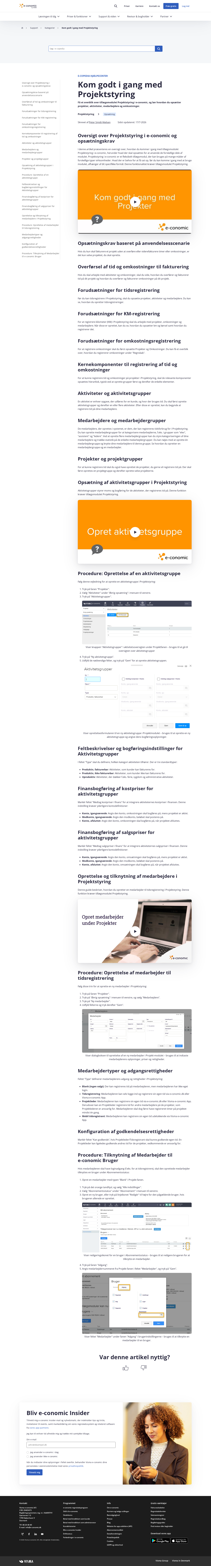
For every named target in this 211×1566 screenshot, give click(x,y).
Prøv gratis (171, 6)
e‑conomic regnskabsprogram (75, 1507)
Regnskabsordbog (158, 1519)
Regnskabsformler (158, 1511)
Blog (109, 1522)
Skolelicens (67, 1515)
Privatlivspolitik (113, 1537)
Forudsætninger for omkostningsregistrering (34, 125)
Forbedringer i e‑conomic (73, 1537)
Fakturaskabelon (158, 1507)
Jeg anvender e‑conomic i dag (44, 1452)
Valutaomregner (157, 1515)
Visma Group (162, 1560)
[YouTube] (42, 1534)
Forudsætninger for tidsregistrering (39, 111)
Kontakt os (154, 6)
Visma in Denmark (181, 1560)
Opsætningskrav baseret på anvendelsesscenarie (35, 94)
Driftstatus (67, 1533)
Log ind (185, 6)
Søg (158, 49)
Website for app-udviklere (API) (119, 1526)
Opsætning (109, 114)
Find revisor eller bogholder (162, 1526)
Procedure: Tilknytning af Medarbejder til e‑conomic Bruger (40, 255)
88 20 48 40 (27, 1525)
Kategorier (50, 27)
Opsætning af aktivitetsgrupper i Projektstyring (37, 167)
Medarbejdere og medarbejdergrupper (32, 151)
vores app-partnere (39, 1427)
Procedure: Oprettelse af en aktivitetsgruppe (35, 176)
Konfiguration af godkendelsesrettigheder (34, 245)
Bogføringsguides (158, 1522)
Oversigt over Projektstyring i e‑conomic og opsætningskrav (36, 84)
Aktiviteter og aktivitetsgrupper (37, 143)
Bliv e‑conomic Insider (72, 1530)
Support (34, 27)
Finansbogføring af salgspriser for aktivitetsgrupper (38, 207)
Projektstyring (86, 114)
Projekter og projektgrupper (35, 159)
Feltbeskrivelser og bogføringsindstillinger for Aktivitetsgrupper (34, 187)
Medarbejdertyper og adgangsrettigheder (32, 236)
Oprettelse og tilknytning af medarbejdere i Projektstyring (36, 217)
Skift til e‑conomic (70, 1511)
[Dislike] (144, 1368)
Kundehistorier (69, 1526)
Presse (109, 1519)
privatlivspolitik (76, 1466)
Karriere (139, 6)
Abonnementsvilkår (115, 1530)
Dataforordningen (114, 1533)
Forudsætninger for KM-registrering (39, 117)
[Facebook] (29, 1534)
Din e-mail (31, 1439)
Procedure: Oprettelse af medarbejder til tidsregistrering (40, 226)
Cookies (110, 1541)
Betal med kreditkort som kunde (76, 1519)
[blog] (22, 1534)
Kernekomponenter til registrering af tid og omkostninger (39, 135)
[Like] (126, 1368)
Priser (127, 6)
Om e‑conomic (113, 1507)
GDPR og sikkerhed (115, 1545)
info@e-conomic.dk (33, 1527)
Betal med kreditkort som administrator (79, 1522)
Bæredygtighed (113, 1515)
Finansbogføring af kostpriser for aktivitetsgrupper (38, 198)
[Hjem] (22, 28)
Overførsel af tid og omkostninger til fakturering (39, 103)
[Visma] (26, 1561)
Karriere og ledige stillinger (118, 1511)
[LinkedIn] (36, 1534)
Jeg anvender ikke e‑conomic (44, 1456)
